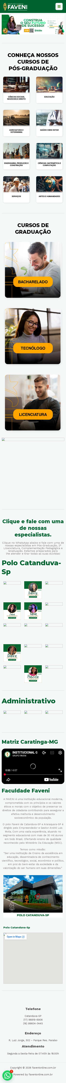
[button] (7, 1075)
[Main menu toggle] (59, 6)
